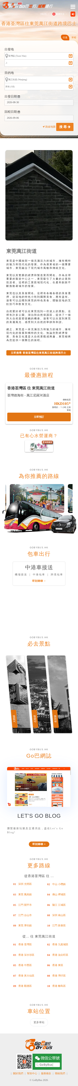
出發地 (9, 49)
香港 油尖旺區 (60, 955)
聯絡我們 (60, 1073)
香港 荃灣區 (25, 944)
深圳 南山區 (59, 915)
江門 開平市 (25, 905)
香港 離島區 (59, 986)
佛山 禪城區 (59, 894)
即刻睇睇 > (39, 581)
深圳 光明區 (25, 884)
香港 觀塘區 (25, 986)
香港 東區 (57, 965)
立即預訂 (39, 417)
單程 (73, 37)
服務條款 (46, 1073)
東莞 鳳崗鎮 (25, 894)
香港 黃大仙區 (26, 975)
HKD (43, 14)
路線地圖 (50, 126)
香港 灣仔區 (59, 975)
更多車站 (39, 1022)
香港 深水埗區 (26, 955)
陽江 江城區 (59, 905)
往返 (65, 37)
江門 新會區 (59, 925)
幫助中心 (32, 1073)
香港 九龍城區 (60, 944)
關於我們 (18, 1073)
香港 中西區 (25, 965)
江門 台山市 (25, 915)
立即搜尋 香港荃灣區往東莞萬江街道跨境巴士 (38, 352)
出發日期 (11, 96)
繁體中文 (60, 14)
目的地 (9, 73)
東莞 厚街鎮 (25, 925)
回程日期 (11, 111)
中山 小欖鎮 (59, 884)
